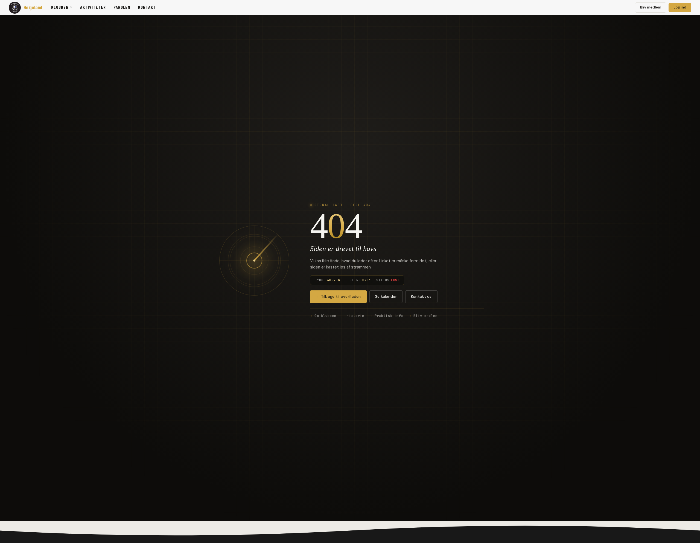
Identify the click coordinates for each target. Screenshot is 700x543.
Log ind (679, 7)
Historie (355, 315)
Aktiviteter (93, 7)
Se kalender (386, 296)
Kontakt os (421, 296)
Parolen (122, 7)
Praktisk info (389, 315)
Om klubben (325, 315)
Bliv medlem (650, 7)
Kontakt (147, 7)
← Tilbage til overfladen (338, 296)
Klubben (60, 7)
